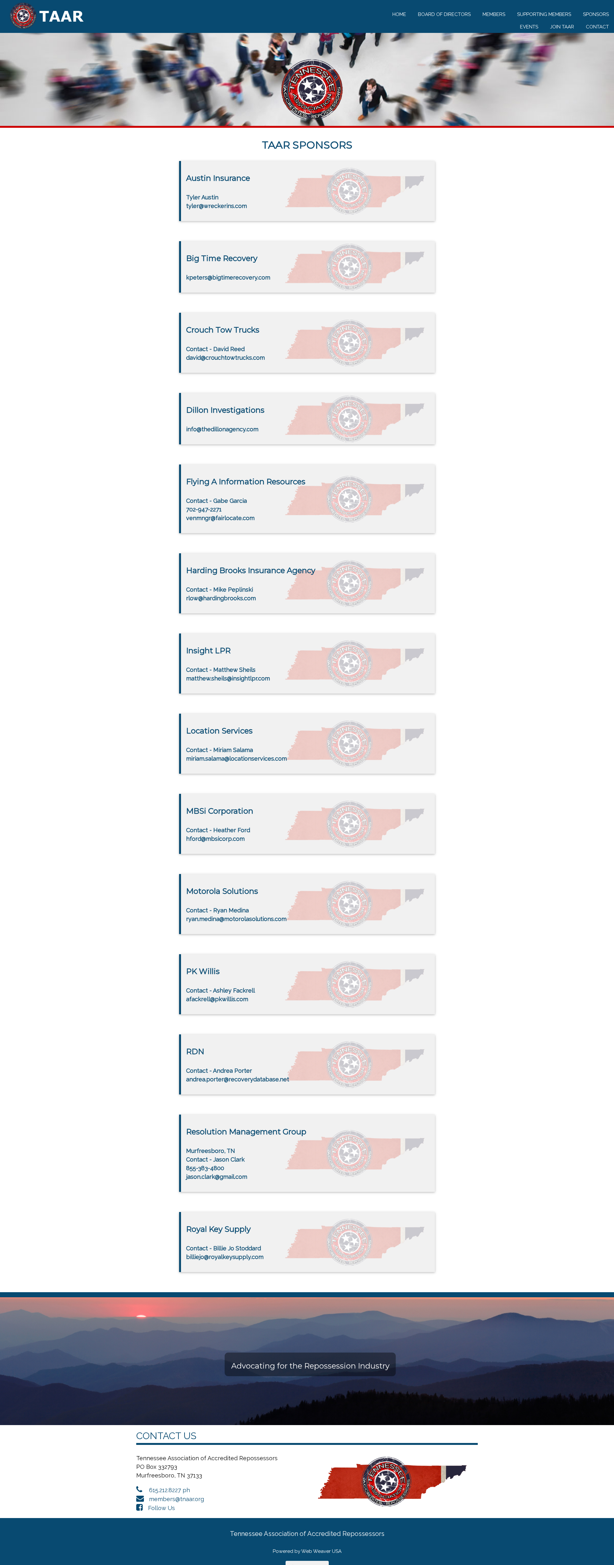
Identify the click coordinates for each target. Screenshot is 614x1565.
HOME (399, 14)
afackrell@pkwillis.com (217, 999)
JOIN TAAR (562, 27)
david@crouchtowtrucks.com (225, 357)
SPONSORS (596, 14)
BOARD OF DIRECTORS (444, 14)
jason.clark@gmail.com (216, 1176)
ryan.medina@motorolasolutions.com (236, 919)
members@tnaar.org (176, 1499)
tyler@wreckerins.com (216, 206)
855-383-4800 (205, 1168)
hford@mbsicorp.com (215, 838)
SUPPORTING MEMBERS (544, 14)
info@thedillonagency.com (222, 429)
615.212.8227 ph (169, 1490)
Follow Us (161, 1508)
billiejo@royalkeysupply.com (225, 1257)
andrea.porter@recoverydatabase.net (237, 1079)
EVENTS (529, 27)
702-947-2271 (204, 509)
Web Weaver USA (321, 1551)
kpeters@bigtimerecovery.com (228, 277)
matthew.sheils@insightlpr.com (228, 678)
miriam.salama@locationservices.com (236, 758)
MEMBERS (494, 14)
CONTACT (597, 27)
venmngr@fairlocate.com (220, 518)
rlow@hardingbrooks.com (221, 598)
